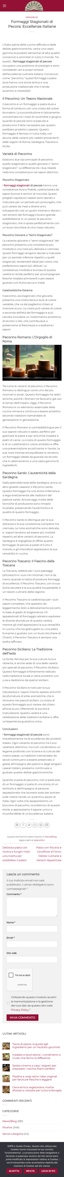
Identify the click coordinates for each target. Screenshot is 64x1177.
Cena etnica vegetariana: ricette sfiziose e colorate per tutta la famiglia (37, 1089)
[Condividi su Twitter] (29, 825)
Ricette (7, 1127)
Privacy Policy (20, 1009)
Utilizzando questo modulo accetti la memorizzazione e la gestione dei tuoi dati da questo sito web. (33, 1003)
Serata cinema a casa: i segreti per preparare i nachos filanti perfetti (34, 1067)
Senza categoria (12, 1133)
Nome (11, 922)
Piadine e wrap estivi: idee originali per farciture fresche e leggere (34, 1078)
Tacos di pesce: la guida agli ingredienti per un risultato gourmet (36, 1045)
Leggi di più (48, 1171)
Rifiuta (30, 1171)
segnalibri (39, 840)
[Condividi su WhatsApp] (17, 825)
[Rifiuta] (60, 1160)
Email (11, 937)
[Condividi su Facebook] (23, 825)
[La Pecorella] (34, 6)
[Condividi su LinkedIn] (47, 825)
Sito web (12, 953)
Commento (14, 894)
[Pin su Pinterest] (41, 825)
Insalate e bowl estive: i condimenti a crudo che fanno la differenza (36, 1056)
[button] (4, 6)
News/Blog (32, 17)
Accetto (14, 1171)
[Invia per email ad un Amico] (35, 825)
